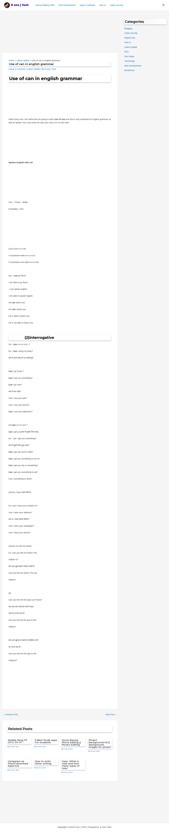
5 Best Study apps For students (46, 741)
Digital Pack (129, 38)
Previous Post (10, 714)
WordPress (129, 70)
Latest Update (33, 69)
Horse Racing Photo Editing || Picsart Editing (71, 742)
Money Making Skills (45, 5)
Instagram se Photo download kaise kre (18, 763)
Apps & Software (87, 5)
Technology (129, 61)
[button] (163, 5)
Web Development (67, 5)
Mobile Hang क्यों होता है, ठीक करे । (17, 741)
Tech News (129, 56)
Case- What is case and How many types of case (70, 765)
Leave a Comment (17, 69)
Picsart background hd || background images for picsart (100, 743)
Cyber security (116, 5)
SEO (126, 52)
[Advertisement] (59, 36)
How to (102, 5)
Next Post (111, 714)
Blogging (128, 28)
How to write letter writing (43, 762)
